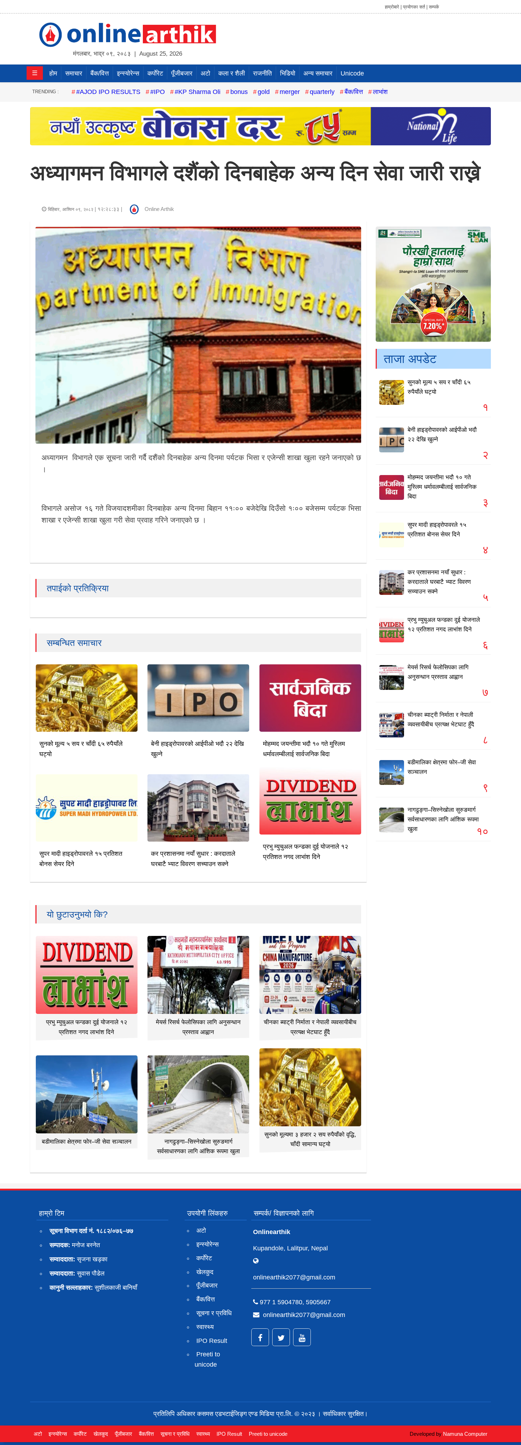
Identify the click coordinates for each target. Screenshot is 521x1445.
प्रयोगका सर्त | (415, 7)
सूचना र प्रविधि (214, 1313)
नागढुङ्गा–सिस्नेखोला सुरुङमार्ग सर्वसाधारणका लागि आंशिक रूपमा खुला (443, 819)
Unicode (352, 73)
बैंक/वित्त (99, 73)
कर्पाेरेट (155, 73)
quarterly (322, 91)
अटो (205, 73)
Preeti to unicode (207, 1359)
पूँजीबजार (181, 73)
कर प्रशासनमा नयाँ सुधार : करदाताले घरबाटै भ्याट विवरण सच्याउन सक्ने (439, 582)
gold (264, 91)
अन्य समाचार (317, 73)
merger (290, 91)
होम (53, 73)
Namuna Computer (465, 1434)
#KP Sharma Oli (197, 91)
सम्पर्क (434, 7)
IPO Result (211, 1340)
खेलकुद (204, 1272)
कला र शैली (231, 73)
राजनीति (262, 73)
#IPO (157, 91)
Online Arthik (159, 209)
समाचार (73, 73)
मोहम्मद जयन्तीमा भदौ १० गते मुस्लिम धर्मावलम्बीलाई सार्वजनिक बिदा (442, 487)
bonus (239, 91)
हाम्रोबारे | (393, 7)
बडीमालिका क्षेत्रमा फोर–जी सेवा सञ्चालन (86, 1141)
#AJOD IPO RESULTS (108, 91)
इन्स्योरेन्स (128, 73)
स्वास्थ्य (205, 1326)
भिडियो (287, 73)
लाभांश (380, 91)
